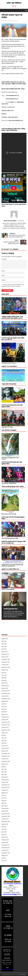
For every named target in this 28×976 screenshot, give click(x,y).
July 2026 (4, 641)
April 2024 (4, 711)
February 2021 (5, 808)
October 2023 (5, 727)
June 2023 (4, 738)
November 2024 (6, 693)
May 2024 (4, 709)
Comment (4, 259)
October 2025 (5, 664)
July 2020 (4, 826)
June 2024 (4, 706)
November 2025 (6, 662)
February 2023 (5, 748)
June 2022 (4, 769)
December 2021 (6, 785)
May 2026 (4, 646)
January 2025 (5, 688)
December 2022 (6, 753)
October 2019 (5, 850)
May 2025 (4, 677)
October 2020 (5, 819)
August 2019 (5, 855)
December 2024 (6, 691)
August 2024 (5, 701)
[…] (18, 616)
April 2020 (4, 834)
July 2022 (4, 766)
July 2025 (4, 672)
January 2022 (5, 782)
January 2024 (5, 719)
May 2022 (4, 772)
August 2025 (5, 670)
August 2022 (5, 764)
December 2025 (6, 659)
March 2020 (5, 837)
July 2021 (4, 795)
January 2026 (5, 657)
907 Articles (21, 220)
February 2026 (5, 654)
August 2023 (5, 732)
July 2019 (4, 858)
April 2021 (4, 803)
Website (4, 280)
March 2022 (5, 777)
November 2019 (6, 847)
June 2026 (4, 643)
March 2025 (5, 683)
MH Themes (23, 974)
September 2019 (6, 853)
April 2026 (4, 649)
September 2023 (6, 730)
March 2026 (5, 651)
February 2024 (5, 717)
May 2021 (4, 800)
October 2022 (5, 758)
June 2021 (4, 798)
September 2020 (6, 821)
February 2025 (5, 685)
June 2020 (4, 829)
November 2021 (6, 787)
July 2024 (4, 704)
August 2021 (5, 792)
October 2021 (5, 790)
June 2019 (4, 860)
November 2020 (6, 816)
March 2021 (5, 806)
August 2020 (5, 824)
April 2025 (4, 680)
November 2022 (6, 756)
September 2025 (6, 667)
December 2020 (6, 813)
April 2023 (4, 743)
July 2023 (4, 735)
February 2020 (5, 840)
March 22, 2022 (6, 20)
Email (3, 275)
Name (3, 271)
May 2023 (4, 740)
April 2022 (4, 774)
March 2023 (5, 745)
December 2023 (6, 722)
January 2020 (5, 842)
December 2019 (6, 845)
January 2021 (5, 811)
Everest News (15, 20)
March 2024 (5, 714)
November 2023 (6, 724)
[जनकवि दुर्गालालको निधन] (14, 599)
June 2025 (4, 675)
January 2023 (5, 751)
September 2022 (6, 761)
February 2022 (5, 779)
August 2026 (5, 638)
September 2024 (6, 698)
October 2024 (5, 696)
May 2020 (4, 832)
